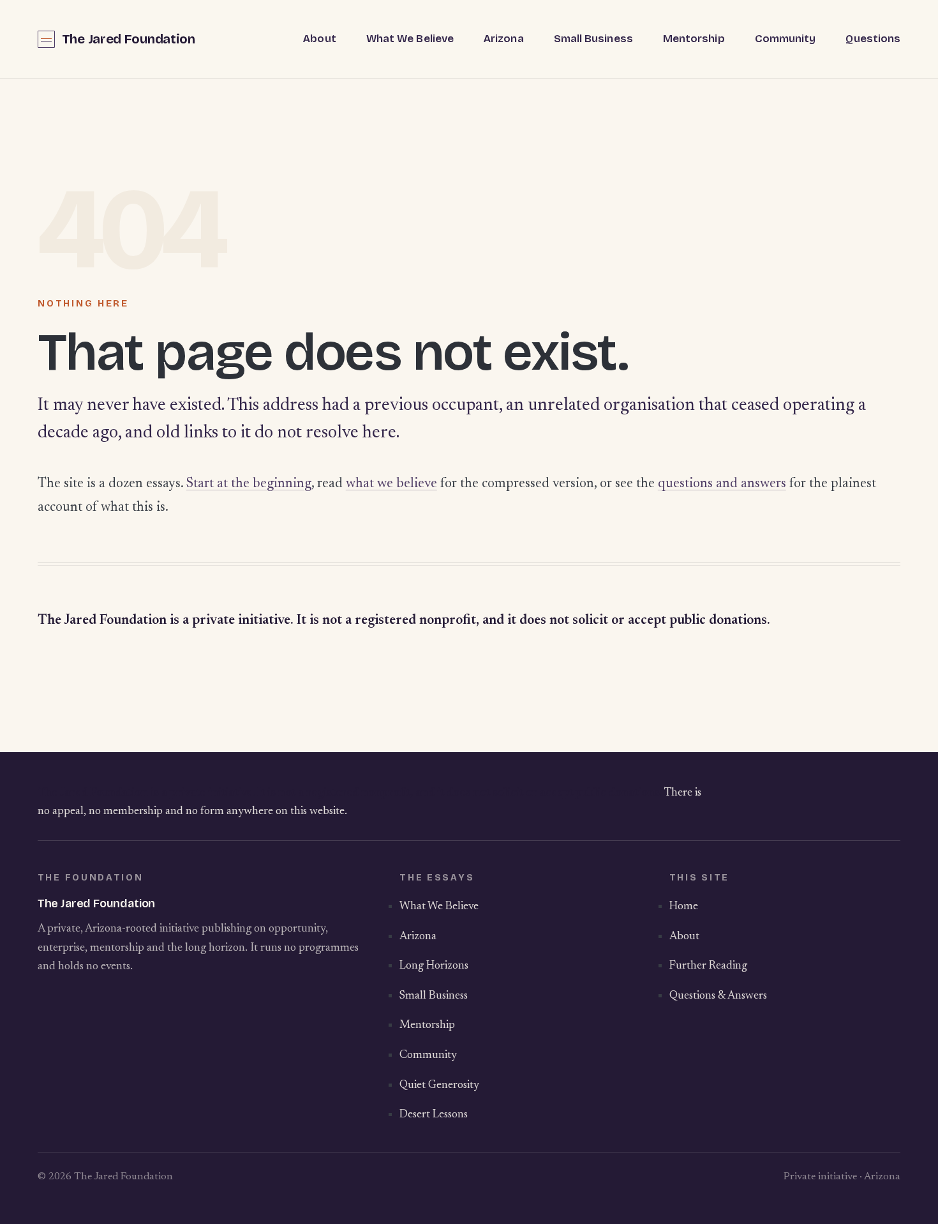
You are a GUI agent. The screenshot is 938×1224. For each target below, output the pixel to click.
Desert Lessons (433, 1115)
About (319, 38)
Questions (872, 38)
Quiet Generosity (439, 1085)
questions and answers (722, 484)
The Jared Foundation (128, 39)
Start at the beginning (248, 484)
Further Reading (708, 966)
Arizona (504, 38)
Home (683, 906)
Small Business (593, 38)
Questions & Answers (718, 996)
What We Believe (410, 38)
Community (785, 38)
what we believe (391, 484)
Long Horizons (433, 966)
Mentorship (694, 38)
